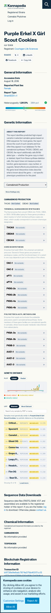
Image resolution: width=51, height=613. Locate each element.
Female (7, 88)
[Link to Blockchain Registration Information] (45, 561)
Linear (14, 378)
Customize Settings (13, 600)
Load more (24, 483)
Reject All (32, 600)
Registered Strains (16, 12)
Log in (10, 21)
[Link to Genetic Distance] (24, 373)
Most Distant (26, 406)
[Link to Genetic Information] (45, 122)
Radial (23, 378)
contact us (41, 510)
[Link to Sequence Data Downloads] (45, 495)
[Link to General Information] (45, 72)
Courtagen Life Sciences (26, 49)
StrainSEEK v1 (10, 95)
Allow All (10, 606)
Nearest (14, 406)
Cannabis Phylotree (17, 16)
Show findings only (13, 192)
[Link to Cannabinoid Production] (32, 199)
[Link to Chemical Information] (45, 522)
